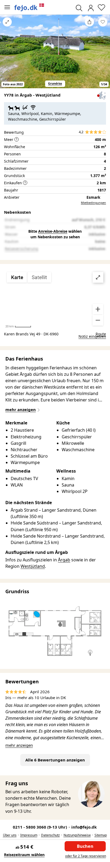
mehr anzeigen (19, 745)
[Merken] (102, 21)
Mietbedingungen (93, 203)
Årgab (64, 560)
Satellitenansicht (55, 299)
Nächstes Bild (102, 55)
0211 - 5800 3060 (40, 827)
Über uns (10, 835)
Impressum (28, 835)
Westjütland (33, 566)
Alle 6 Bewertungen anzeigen (55, 760)
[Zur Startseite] (29, 7)
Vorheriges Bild (7, 55)
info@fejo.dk (84, 827)
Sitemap (101, 835)
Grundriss (55, 83)
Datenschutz (50, 835)
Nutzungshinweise (77, 835)
